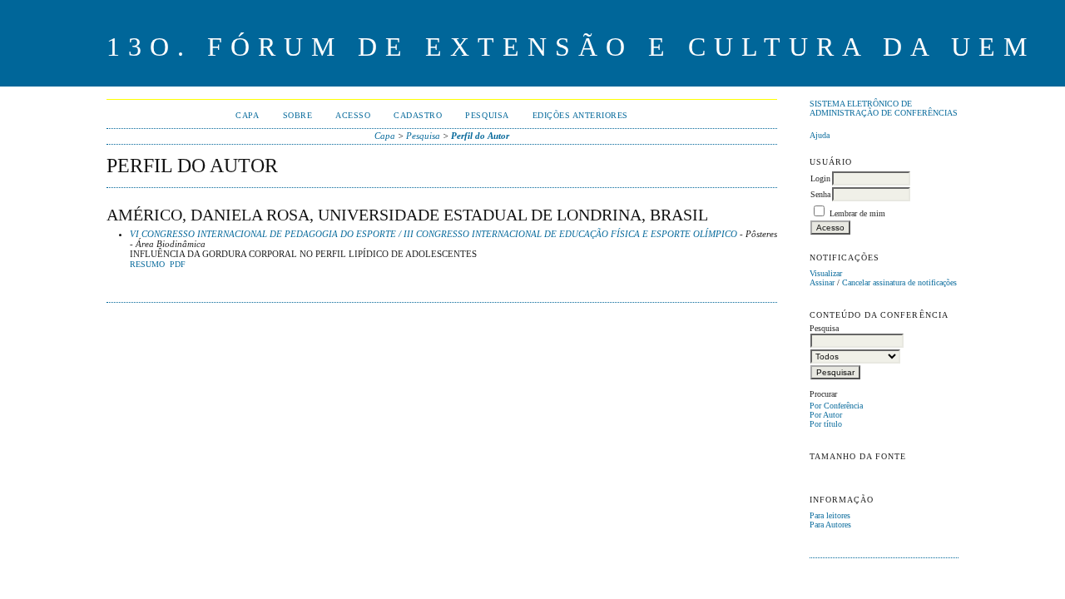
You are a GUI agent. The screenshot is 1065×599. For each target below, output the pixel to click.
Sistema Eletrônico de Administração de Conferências (884, 108)
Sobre (298, 115)
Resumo (147, 264)
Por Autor (826, 414)
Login (820, 178)
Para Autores (830, 524)
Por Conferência (836, 405)
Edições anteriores (580, 115)
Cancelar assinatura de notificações (899, 282)
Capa (247, 115)
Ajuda (820, 135)
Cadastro (418, 115)
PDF (178, 264)
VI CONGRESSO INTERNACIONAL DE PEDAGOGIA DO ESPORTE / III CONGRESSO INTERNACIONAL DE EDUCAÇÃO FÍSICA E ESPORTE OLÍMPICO (433, 234)
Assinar (822, 282)
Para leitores (830, 515)
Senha (820, 194)
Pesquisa (486, 115)
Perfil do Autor (480, 136)
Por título (826, 423)
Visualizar (826, 273)
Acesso (352, 115)
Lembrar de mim (857, 213)
